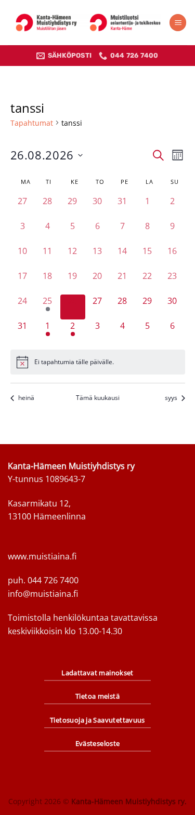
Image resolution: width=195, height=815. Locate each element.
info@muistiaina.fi (43, 593)
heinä (26, 398)
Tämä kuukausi (98, 398)
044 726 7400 (53, 580)
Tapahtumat (31, 123)
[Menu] (178, 22)
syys (171, 398)
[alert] (97, 362)
